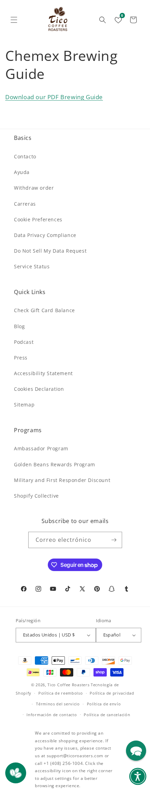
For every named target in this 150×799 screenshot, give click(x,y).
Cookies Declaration (39, 389)
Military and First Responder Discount (62, 480)
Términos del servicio (58, 703)
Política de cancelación (107, 714)
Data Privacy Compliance (45, 235)
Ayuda (22, 172)
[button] (14, 19)
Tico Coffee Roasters (68, 684)
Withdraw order (34, 187)
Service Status (32, 266)
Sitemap (24, 404)
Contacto (25, 156)
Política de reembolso (60, 693)
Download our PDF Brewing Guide (54, 97)
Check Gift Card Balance (44, 310)
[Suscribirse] (114, 540)
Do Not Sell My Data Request (50, 250)
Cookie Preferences (38, 219)
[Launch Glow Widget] (15, 772)
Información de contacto (52, 714)
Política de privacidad (112, 693)
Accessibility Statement (43, 373)
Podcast (23, 342)
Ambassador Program (41, 448)
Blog (19, 326)
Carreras (25, 203)
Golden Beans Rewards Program (54, 464)
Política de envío (104, 703)
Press (21, 357)
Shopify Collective (36, 495)
